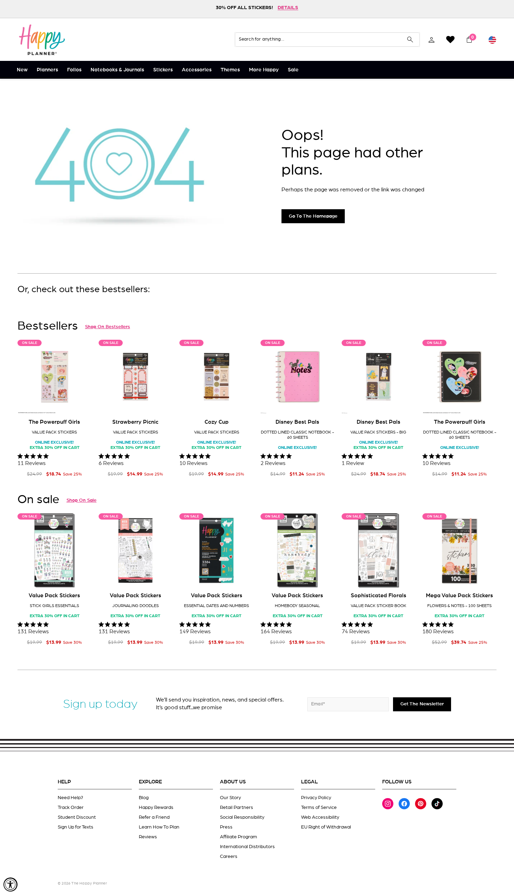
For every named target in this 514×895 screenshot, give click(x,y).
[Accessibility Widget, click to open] (10, 885)
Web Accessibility (320, 817)
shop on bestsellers (107, 326)
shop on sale (81, 500)
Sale (293, 69)
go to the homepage (313, 216)
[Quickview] (81, 403)
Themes (230, 69)
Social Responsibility (242, 817)
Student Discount (77, 817)
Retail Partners (236, 807)
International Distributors (247, 846)
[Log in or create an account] (431, 39)
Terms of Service (319, 807)
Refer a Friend (154, 817)
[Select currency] (492, 40)
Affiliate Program (238, 836)
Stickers (163, 69)
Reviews (148, 836)
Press (226, 827)
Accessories (197, 69)
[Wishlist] (450, 39)
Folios (74, 69)
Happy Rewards (156, 807)
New (22, 69)
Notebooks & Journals (117, 69)
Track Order (71, 807)
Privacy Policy (316, 797)
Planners (47, 69)
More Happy (264, 69)
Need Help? (70, 797)
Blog (144, 797)
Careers (228, 856)
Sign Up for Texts (75, 827)
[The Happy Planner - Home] (42, 39)
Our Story (230, 797)
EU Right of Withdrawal (326, 827)
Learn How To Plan (159, 827)
